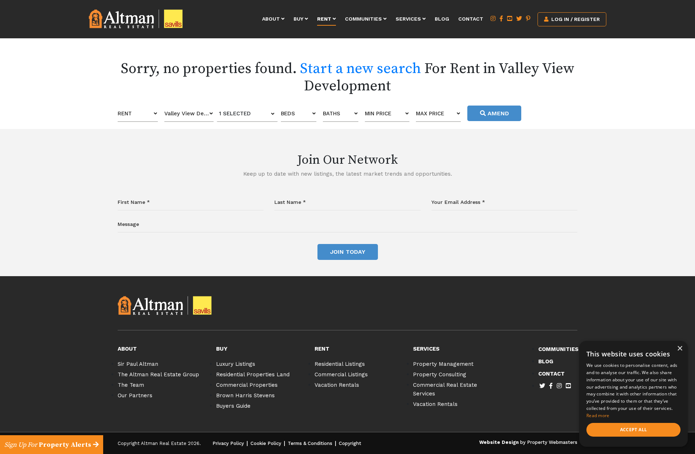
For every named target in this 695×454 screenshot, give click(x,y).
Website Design (499, 442)
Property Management (443, 364)
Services (409, 19)
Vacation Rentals (337, 385)
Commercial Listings (341, 374)
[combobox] (138, 114)
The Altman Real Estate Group (158, 374)
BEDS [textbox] (288, 113)
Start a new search (360, 69)
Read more (598, 415)
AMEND (497, 113)
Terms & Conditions (310, 443)
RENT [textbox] (125, 113)
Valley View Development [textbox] (189, 113)
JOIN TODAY (347, 251)
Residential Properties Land (253, 374)
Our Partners (135, 395)
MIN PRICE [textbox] (378, 113)
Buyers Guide (233, 406)
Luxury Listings (235, 364)
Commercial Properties (247, 385)
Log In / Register (575, 19)
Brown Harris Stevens (245, 395)
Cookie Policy (265, 443)
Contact (470, 19)
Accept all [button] (633, 430)
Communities (364, 19)
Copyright (350, 443)
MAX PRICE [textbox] (430, 113)
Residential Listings (340, 364)
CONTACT (551, 374)
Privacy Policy (228, 443)
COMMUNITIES (558, 349)
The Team (131, 385)
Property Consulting (439, 374)
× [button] (679, 348)
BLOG (545, 361)
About (271, 19)
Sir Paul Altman (138, 364)
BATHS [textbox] (331, 113)
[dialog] (633, 394)
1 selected (235, 113)
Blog (442, 19)
